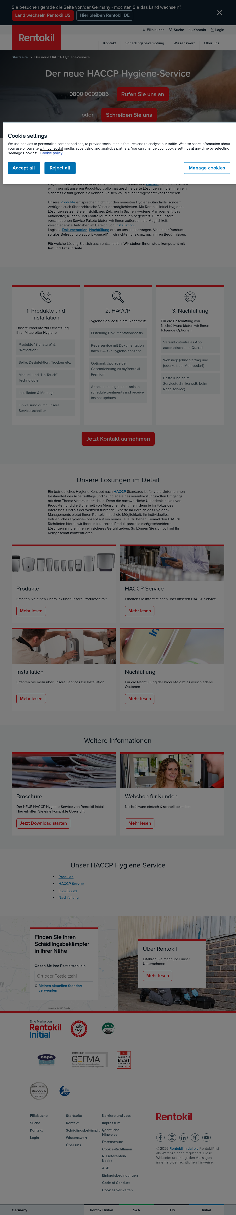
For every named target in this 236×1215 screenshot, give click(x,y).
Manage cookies (207, 168)
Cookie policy (51, 153)
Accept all (24, 168)
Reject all (60, 168)
